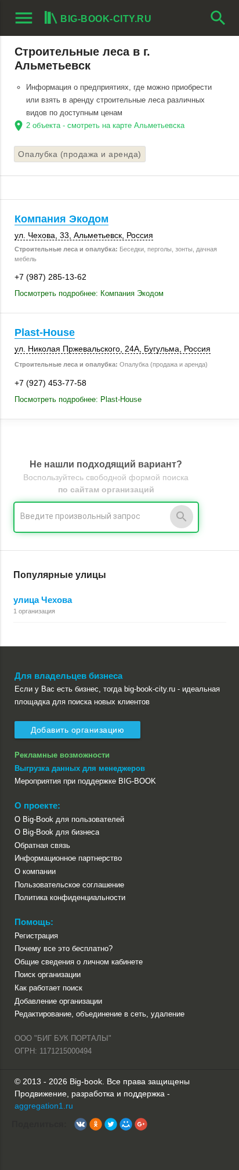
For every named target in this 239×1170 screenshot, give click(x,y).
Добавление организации (58, 1001)
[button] (80, 1124)
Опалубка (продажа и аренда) (80, 154)
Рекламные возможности (62, 755)
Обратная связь (42, 845)
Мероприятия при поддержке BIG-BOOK (85, 781)
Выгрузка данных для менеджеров (80, 768)
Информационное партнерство (68, 858)
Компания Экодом (61, 219)
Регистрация (36, 935)
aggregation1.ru (44, 1105)
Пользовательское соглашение (69, 884)
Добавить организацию (77, 729)
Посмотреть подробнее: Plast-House (78, 399)
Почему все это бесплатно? (64, 948)
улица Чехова (42, 600)
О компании (35, 871)
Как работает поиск (48, 987)
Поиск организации (48, 974)
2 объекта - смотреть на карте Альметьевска (105, 125)
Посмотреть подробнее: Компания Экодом (89, 293)
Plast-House (45, 332)
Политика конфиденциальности (70, 897)
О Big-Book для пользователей (69, 819)
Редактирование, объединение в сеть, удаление (99, 1014)
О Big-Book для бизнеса (57, 832)
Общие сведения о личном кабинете (79, 961)
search (218, 18)
